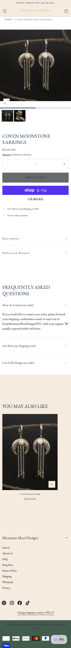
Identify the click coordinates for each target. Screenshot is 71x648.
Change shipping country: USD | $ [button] (35, 612)
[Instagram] (11, 602)
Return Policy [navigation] (9, 570)
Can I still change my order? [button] (18, 363)
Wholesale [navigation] (7, 582)
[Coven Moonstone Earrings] (30, 452)
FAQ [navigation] (5, 559)
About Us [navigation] (7, 553)
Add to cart (35, 177)
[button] (4, 11)
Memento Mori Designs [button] (20, 537)
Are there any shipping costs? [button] (19, 346)
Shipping (6, 154)
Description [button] (10, 238)
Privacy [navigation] (6, 588)
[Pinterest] (3, 602)
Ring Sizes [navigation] (7, 565)
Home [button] (8, 19)
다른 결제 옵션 (35, 198)
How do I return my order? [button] (18, 305)
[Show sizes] (52, 484)
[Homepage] (35, 11)
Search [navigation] (5, 547)
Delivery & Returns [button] (16, 253)
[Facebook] (19, 602)
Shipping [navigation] (7, 576)
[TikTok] (27, 602)
